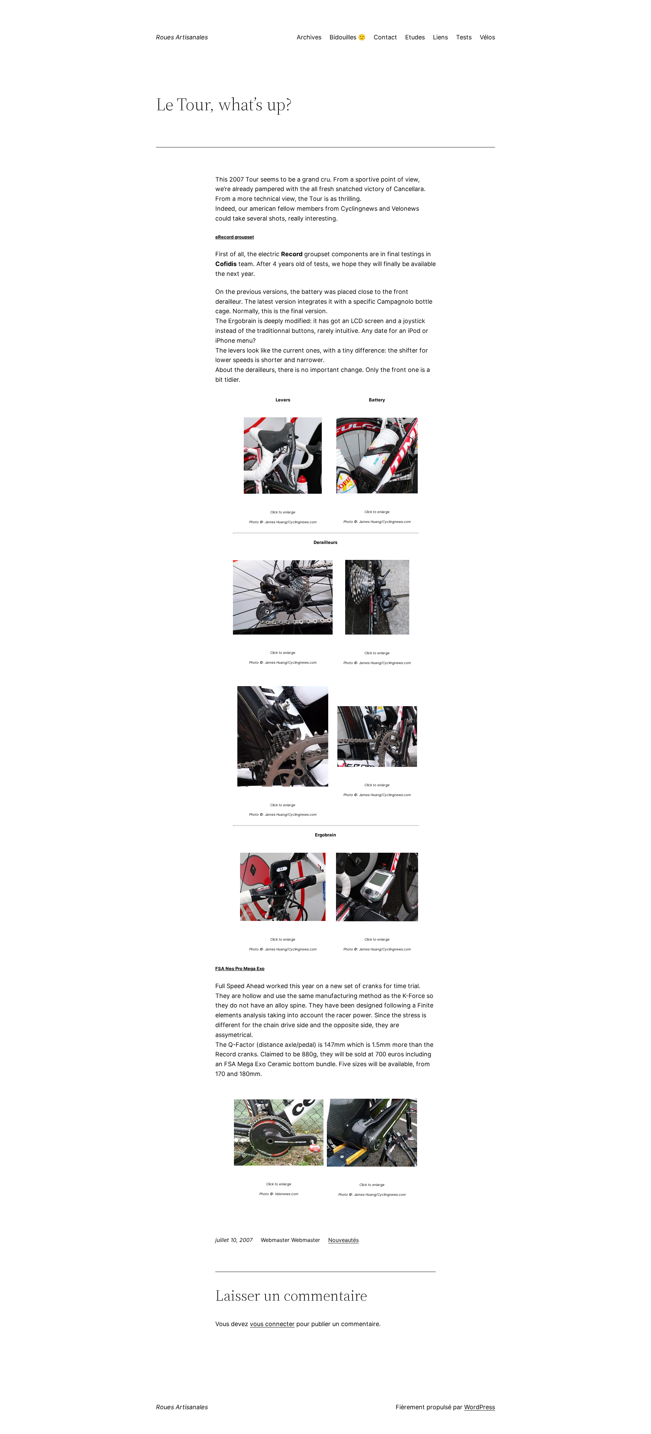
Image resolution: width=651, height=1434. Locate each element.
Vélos (487, 37)
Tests (464, 37)
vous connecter (272, 1323)
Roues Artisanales (182, 37)
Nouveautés (343, 1240)
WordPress (479, 1407)
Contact (385, 37)
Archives (309, 37)
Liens (440, 37)
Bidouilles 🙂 (348, 37)
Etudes (415, 37)
